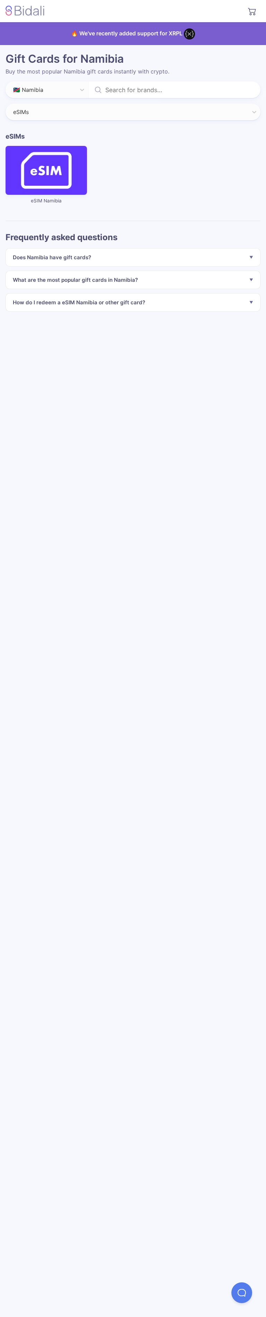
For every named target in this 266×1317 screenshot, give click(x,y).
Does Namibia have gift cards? (52, 257)
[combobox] (14, 89)
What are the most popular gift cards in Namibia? (75, 280)
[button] (241, 1292)
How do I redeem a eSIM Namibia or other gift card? (79, 302)
